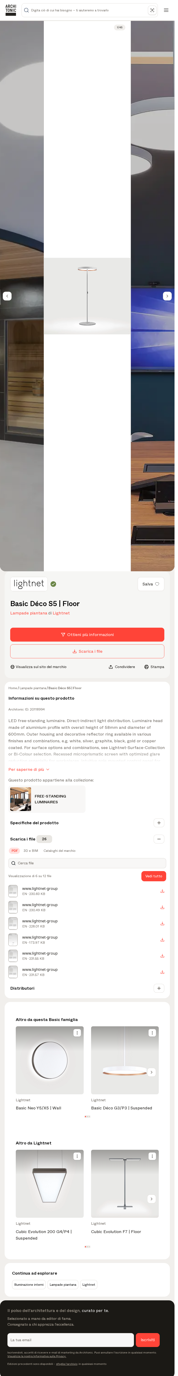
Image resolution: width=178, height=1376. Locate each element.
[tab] (14, 851)
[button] (85, 1116)
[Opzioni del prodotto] (77, 1033)
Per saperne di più (26, 769)
